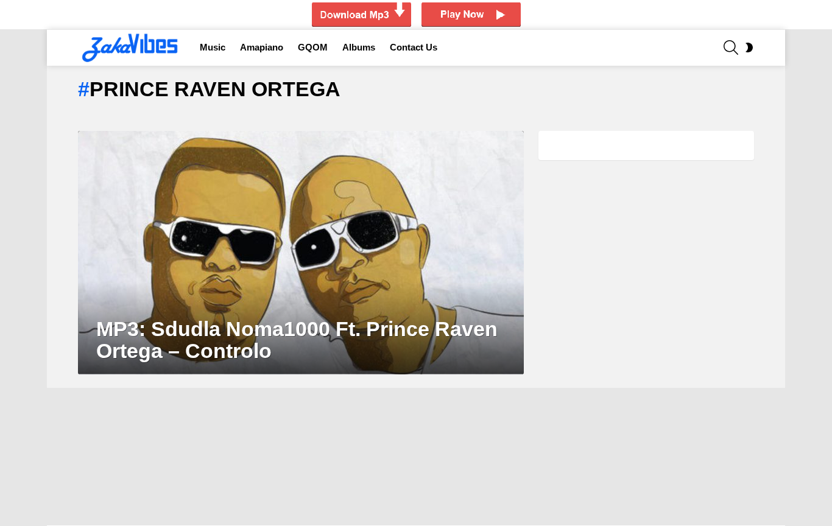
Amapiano (261, 47)
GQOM (313, 47)
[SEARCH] (731, 47)
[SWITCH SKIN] (749, 47)
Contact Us (413, 47)
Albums (358, 47)
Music (212, 47)
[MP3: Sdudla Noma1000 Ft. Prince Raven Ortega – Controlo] (301, 252)
